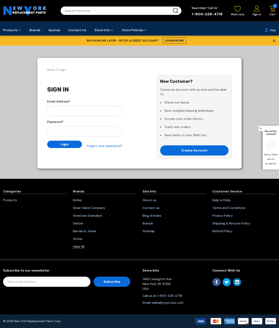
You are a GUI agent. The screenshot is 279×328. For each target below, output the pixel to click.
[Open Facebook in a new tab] (216, 282)
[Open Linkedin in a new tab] (237, 282)
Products (10, 200)
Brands (148, 223)
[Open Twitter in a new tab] (227, 282)
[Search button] (176, 11)
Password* (55, 122)
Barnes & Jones (84, 231)
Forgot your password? (104, 146)
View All (78, 246)
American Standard (87, 215)
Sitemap (149, 231)
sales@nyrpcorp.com (167, 302)
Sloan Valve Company (89, 208)
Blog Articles (152, 215)
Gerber (78, 223)
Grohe (77, 239)
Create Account (194, 150)
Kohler (77, 200)
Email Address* (58, 101)
